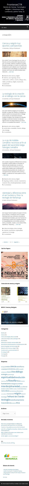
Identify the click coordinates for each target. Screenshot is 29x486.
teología (7, 130)
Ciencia (3, 335)
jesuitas (21, 386)
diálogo (21, 79)
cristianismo (4, 372)
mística (24, 388)
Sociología (3, 354)
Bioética (3, 333)
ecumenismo (12, 230)
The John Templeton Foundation (11, 469)
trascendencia (6, 403)
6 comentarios (7, 132)
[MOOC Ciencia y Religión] (14, 317)
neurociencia (12, 391)
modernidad (20, 388)
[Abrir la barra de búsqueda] (27, 26)
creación (16, 79)
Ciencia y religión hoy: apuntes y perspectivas (12, 44)
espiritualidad (19, 230)
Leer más (11, 72)
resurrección (20, 81)
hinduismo (22, 381)
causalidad (13, 128)
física (9, 183)
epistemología (10, 374)
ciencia (18, 77)
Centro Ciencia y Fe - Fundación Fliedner (13, 471)
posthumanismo (19, 391)
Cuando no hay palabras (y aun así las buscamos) (13, 427)
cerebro (7, 367)
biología (3, 366)
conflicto (11, 79)
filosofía (12, 380)
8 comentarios (7, 85)
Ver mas (5, 477)
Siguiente (17, 242)
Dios (25, 79)
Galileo (4, 81)
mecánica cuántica (5, 388)
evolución (4, 183)
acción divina (7, 128)
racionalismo (3, 394)
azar (10, 77)
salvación (23, 394)
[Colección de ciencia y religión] (14, 295)
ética (18, 403)
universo (14, 403)
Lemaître (23, 183)
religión (14, 81)
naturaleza (5, 391)
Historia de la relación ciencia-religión (10, 342)
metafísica (15, 388)
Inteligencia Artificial (16, 384)
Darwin (9, 372)
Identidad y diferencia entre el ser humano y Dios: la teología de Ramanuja (14, 195)
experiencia (5, 232)
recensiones (10, 394)
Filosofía (3, 340)
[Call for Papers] (14, 265)
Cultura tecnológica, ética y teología (13, 228)
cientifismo (20, 367)
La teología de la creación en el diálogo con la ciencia (13, 94)
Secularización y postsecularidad (9, 350)
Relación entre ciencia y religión (12, 76)
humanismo (6, 383)
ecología (4, 374)
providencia (9, 81)
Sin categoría (4, 352)
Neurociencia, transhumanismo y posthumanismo (13, 344)
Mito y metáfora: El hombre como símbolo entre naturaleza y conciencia (12, 433)
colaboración (5, 79)
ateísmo (6, 77)
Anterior (5, 242)
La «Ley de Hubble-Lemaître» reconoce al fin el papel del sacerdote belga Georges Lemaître (14, 144)
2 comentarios (7, 234)
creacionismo (22, 181)
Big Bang (13, 77)
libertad (25, 386)
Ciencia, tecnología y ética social (8, 336)
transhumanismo (17, 400)
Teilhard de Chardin (15, 396)
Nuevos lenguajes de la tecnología (9, 346)
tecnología (4, 397)
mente (11, 389)
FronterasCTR (14, 4)
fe (9, 232)
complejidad (4, 369)
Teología (3, 356)
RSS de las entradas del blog (8, 443)
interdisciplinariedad (16, 183)
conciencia (11, 369)
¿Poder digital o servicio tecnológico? (9, 436)
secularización (5, 83)
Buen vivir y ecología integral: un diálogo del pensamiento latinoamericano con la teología (11, 424)
